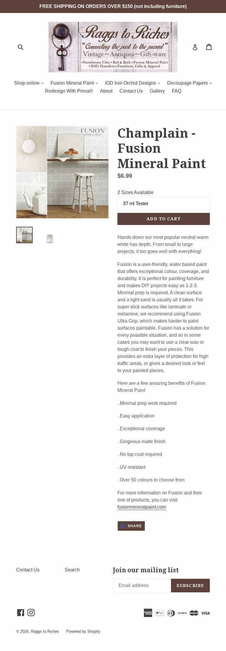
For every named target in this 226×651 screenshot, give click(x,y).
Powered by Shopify (83, 631)
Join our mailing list (146, 570)
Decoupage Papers (191, 83)
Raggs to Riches (45, 631)
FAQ (176, 90)
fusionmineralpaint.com (141, 506)
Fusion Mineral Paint (76, 83)
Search (72, 569)
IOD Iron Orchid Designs (134, 83)
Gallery (157, 90)
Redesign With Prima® (69, 90)
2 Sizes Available (135, 192)
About (106, 90)
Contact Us (131, 90)
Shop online (30, 83)
